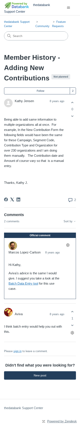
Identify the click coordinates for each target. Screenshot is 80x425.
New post (40, 375)
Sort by (68, 221)
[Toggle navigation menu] (68, 7)
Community (42, 26)
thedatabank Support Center (23, 408)
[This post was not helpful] (72, 116)
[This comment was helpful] (72, 311)
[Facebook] (6, 199)
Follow (40, 90)
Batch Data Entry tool (23, 283)
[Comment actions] (67, 245)
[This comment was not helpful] (72, 325)
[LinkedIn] (18, 199)
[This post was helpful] (72, 102)
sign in (17, 351)
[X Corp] (12, 199)
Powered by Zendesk (62, 421)
